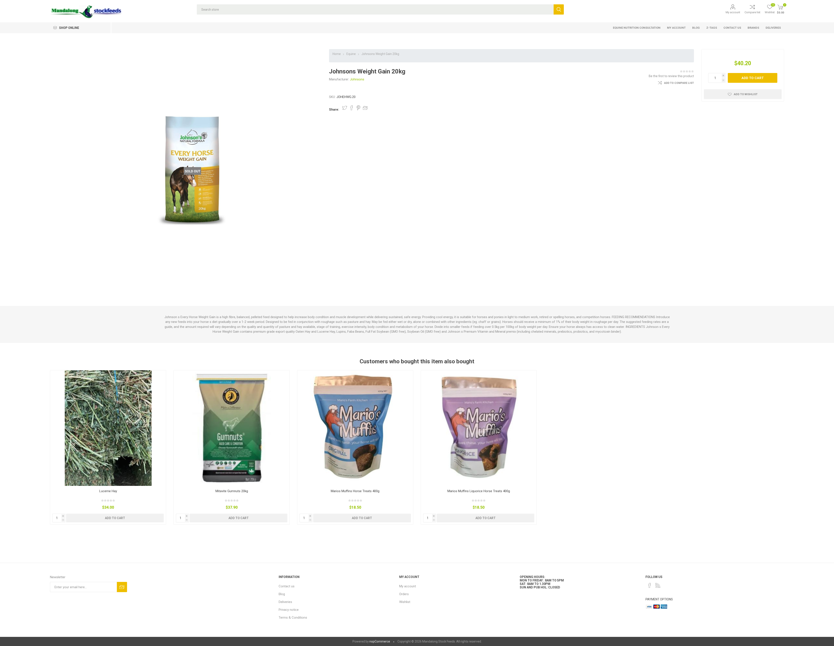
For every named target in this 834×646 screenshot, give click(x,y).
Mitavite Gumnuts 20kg (231, 491)
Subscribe (122, 587)
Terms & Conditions (293, 617)
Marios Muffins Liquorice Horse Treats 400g (478, 491)
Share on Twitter (344, 107)
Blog (282, 594)
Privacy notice (289, 610)
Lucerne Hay (108, 491)
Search (559, 9)
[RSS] (657, 585)
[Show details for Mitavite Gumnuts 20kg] (232, 428)
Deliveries (285, 602)
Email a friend (365, 107)
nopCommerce (379, 641)
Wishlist (404, 602)
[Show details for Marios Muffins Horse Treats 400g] (355, 428)
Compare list (752, 12)
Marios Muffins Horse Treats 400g (355, 491)
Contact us (287, 586)
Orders (404, 594)
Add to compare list (679, 83)
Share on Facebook (351, 107)
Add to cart (752, 78)
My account (733, 12)
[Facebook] (649, 585)
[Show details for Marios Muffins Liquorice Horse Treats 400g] (479, 428)
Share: (334, 109)
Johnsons (357, 79)
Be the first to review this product (671, 76)
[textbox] (375, 9)
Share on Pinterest (358, 107)
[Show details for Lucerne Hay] (108, 428)
